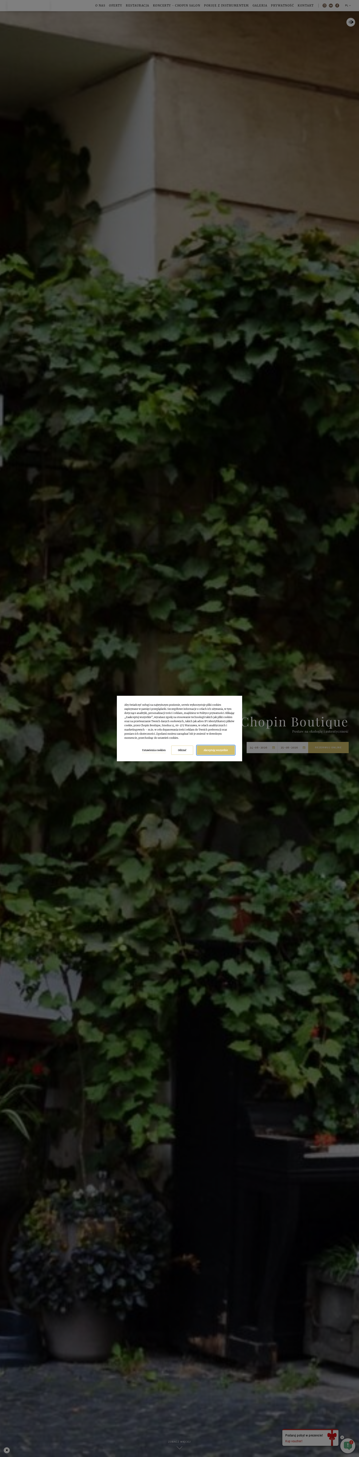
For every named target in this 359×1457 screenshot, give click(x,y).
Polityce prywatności (212, 713)
